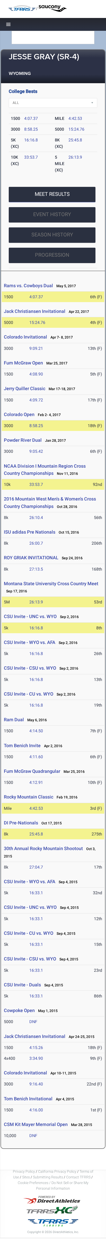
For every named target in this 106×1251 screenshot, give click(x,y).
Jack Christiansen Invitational (34, 311)
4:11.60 (36, 756)
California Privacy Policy (57, 1171)
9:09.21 (36, 348)
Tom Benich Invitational (28, 1098)
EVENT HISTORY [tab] (52, 214)
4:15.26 (36, 1047)
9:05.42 (36, 451)
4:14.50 (36, 730)
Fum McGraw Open (23, 362)
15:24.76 (76, 129)
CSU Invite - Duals (22, 984)
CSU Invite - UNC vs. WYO (30, 616)
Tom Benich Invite (22, 745)
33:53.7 (31, 157)
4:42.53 (75, 118)
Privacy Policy (24, 1171)
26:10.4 (36, 517)
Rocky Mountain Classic (28, 797)
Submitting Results (48, 1177)
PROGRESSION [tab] (52, 255)
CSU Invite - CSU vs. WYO (30, 668)
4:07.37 (31, 118)
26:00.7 (36, 543)
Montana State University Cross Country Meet (51, 583)
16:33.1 (36, 892)
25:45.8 (75, 140)
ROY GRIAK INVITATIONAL (31, 557)
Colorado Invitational (25, 337)
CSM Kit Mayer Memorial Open (36, 1124)
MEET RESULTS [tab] (52, 194)
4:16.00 (36, 1110)
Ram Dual (14, 719)
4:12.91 (36, 782)
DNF (33, 1021)
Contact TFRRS (78, 1177)
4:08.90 (36, 374)
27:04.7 (36, 867)
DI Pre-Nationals (21, 822)
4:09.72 (36, 400)
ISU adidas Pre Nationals (29, 532)
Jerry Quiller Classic (24, 388)
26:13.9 (75, 157)
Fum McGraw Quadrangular (32, 771)
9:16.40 (36, 1084)
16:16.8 (31, 140)
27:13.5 (36, 569)
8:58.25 (31, 129)
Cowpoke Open (19, 1010)
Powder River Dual (23, 440)
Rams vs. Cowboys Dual (28, 285)
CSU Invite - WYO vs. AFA (29, 642)
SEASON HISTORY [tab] (52, 235)
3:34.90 (36, 1058)
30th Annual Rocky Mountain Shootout (43, 848)
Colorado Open (19, 414)
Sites (26, 1177)
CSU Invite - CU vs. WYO (28, 694)
